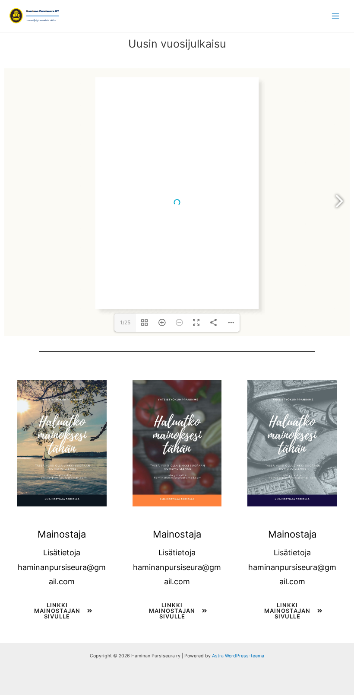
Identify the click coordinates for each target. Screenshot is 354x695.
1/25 (125, 322)
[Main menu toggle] (335, 16)
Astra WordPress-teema (238, 656)
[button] (62, 614)
